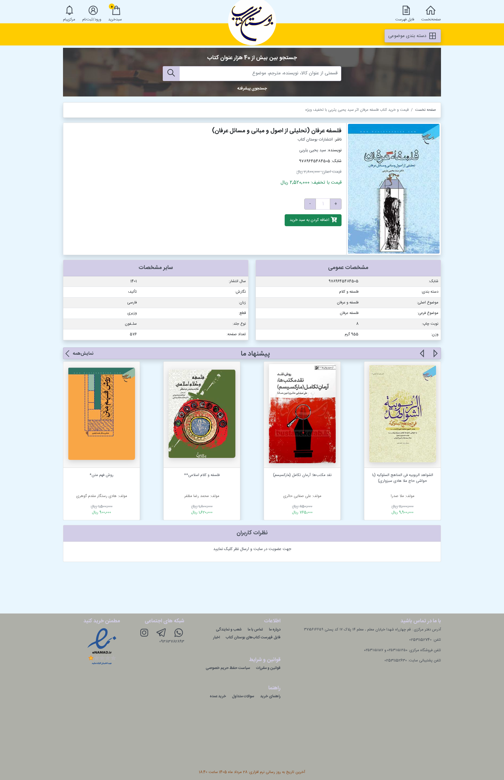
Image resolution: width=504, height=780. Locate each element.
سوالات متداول (243, 696)
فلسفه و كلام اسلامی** (202, 475)
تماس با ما (255, 629)
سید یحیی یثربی (312, 150)
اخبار (216, 637)
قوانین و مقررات (268, 668)
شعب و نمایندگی (229, 629)
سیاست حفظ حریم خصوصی (228, 668)
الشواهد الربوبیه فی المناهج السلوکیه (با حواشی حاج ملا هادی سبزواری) (402, 478)
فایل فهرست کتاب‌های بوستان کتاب (253, 637)
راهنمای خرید (270, 696)
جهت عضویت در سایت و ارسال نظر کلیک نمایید (252, 549)
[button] (435, 357)
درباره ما (275, 629)
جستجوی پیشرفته (252, 88)
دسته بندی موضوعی (408, 36)
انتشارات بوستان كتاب (315, 139)
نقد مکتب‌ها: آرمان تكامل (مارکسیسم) (302, 475)
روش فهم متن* (101, 475)
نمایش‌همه (83, 354)
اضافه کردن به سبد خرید (310, 220)
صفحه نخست (425, 110)
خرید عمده (218, 696)
